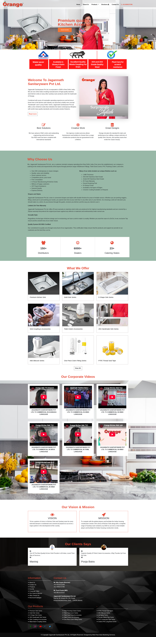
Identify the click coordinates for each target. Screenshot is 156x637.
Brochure (104, 4)
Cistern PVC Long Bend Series (107, 621)
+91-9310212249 (59, 584)
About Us (86, 4)
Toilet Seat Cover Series (71, 613)
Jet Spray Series (103, 615)
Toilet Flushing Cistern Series (72, 611)
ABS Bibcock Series (104, 613)
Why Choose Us (34, 595)
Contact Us (115, 4)
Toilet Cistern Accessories (71, 617)
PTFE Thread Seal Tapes (105, 611)
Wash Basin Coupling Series (37, 621)
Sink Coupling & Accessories (38, 619)
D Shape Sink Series (35, 615)
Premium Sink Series (35, 611)
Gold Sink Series (34, 613)
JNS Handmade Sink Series (37, 617)
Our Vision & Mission (35, 593)
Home (78, 4)
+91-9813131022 (59, 592)
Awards (31, 589)
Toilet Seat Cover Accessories (73, 615)
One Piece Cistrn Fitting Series (73, 619)
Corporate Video (34, 591)
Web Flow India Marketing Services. (103, 635)
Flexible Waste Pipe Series (106, 617)
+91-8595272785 (127, 4)
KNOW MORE (65, 30)
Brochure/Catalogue (35, 597)
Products (95, 4)
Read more (33, 114)
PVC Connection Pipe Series (106, 619)
